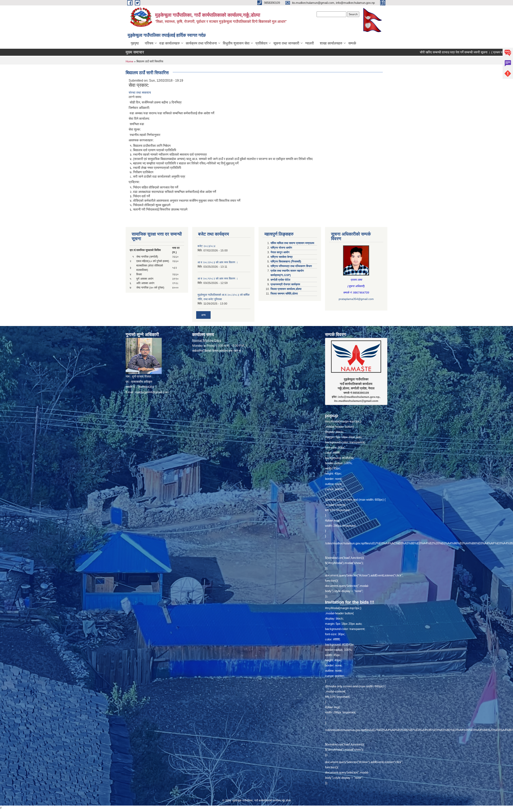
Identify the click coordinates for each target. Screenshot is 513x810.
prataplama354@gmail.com (356, 299)
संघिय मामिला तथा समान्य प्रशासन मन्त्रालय (292, 243)
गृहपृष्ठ (135, 43)
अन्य (203, 315)
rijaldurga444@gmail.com (152, 392)
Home (129, 61)
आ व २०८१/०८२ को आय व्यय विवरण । (218, 278)
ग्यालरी (309, 43)
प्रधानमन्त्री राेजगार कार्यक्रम (285, 284)
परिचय (149, 43)
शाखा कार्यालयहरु (331, 43)
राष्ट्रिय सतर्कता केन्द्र (282, 256)
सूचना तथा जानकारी (286, 43)
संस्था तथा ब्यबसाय (140, 92)
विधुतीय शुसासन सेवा (236, 43)
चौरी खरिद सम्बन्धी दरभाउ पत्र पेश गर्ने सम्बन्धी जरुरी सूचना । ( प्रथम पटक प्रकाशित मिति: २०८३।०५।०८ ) (430, 52)
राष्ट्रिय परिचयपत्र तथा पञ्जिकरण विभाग (291, 266)
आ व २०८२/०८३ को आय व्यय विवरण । (218, 262)
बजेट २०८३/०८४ (206, 246)
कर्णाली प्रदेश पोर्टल (280, 279)
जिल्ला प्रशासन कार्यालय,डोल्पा (286, 289)
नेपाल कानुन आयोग (280, 252)
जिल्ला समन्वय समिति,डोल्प (284, 293)
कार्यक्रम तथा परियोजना (201, 43)
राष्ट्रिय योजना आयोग (281, 247)
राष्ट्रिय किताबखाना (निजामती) (286, 261)
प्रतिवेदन (261, 43)
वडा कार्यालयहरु (169, 43)
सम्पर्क (352, 43)
